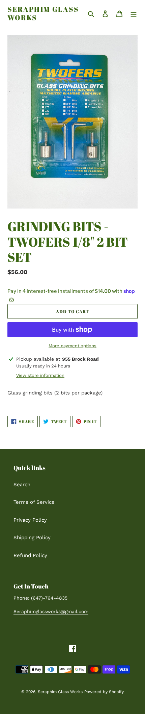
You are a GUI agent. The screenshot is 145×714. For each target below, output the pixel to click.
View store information (40, 375)
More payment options (72, 345)
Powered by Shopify (104, 691)
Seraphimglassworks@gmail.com (50, 611)
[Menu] (133, 13)
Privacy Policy (30, 520)
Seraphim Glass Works (43, 13)
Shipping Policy (32, 537)
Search (21, 485)
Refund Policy (30, 555)
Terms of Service (34, 502)
